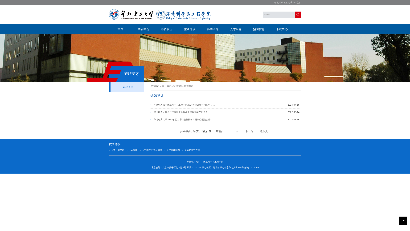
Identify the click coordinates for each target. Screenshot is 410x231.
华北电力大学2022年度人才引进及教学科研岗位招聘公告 (182, 119)
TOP (403, 220)
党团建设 (189, 29)
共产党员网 (118, 150)
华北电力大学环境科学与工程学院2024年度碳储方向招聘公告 (184, 104)
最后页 (264, 131)
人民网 (134, 150)
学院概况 (143, 29)
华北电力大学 (192, 150)
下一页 (249, 131)
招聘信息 (259, 29)
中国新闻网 (173, 150)
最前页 (220, 131)
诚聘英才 (128, 87)
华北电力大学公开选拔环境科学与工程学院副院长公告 (181, 112)
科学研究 (212, 29)
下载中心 (282, 29)
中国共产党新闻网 (152, 150)
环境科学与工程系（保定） (287, 2)
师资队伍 (166, 29)
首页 (120, 29)
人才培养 (236, 29)
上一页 (234, 131)
